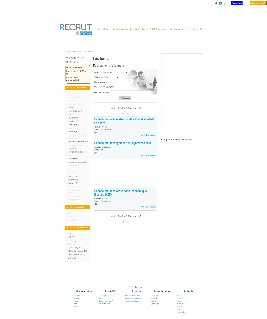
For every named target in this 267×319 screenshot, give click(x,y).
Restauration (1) (74, 124)
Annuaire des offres (132, 301)
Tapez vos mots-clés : (102, 92)
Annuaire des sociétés (132, 295)
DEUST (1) (72, 240)
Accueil (79, 51)
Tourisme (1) (73, 118)
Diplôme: (97, 77)
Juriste (153, 301)
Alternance (76, 295)
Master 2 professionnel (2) (77, 251)
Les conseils (176, 29)
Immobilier (155, 298)
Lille (178, 309)
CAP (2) (71, 233)
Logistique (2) (73, 179)
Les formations (89, 51)
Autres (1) (72, 258)
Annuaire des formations (133, 298)
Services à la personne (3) (77, 152)
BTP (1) (71, 114)
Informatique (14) (74, 176)
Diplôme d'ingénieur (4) (76, 247)
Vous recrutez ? (258, 3)
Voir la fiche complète (148, 135)
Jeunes (75, 306)
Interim (75, 301)
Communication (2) (75, 111)
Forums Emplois (196, 29)
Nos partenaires (104, 303)
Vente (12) (72, 107)
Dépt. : (96, 87)
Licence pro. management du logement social (123, 143)
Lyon (179, 301)
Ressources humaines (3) (77, 162)
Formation (76, 298)
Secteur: (97, 72)
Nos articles (139, 29)
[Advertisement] (125, 176)
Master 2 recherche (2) (76, 254)
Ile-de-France (181, 298)
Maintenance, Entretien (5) (78, 141)
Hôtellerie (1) (73, 121)
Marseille (180, 303)
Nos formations (120, 29)
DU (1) (70, 244)
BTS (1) (71, 237)
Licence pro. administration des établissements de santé (124, 121)
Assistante (155, 295)
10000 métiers (157, 29)
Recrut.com (139, 287)
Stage (75, 303)
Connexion (237, 3)
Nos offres (102, 29)
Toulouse (180, 306)
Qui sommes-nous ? (106, 301)
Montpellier (181, 312)
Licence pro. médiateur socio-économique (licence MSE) (120, 193)
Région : (97, 82)
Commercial (155, 303)
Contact (101, 298)
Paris (179, 295)
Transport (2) (73, 183)
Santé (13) (72, 148)
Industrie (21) (73, 131)
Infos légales (103, 295)
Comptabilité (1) (74, 158)
